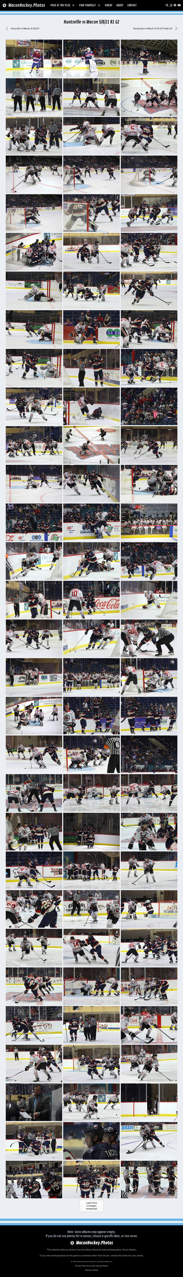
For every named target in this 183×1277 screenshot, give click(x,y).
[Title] (167, 5)
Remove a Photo (91, 1270)
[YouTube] (179, 5)
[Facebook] (175, 5)
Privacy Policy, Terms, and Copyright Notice (91, 1266)
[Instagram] (171, 5)
